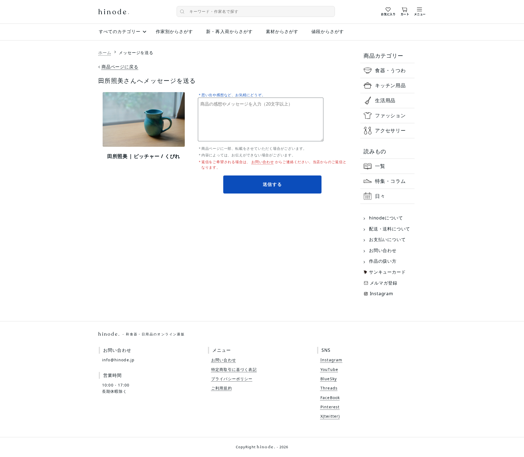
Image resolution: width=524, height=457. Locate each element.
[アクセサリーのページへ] (387, 130)
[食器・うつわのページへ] (387, 70)
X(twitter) (330, 416)
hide (113, 12)
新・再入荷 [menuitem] (229, 31)
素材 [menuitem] (282, 31)
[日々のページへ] (387, 196)
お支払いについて (387, 239)
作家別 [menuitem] (174, 31)
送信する (272, 184)
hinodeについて (386, 218)
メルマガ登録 (383, 283)
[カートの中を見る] (405, 10)
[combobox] (256, 11)
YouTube (329, 369)
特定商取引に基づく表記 (234, 369)
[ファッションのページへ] (387, 115)
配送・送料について (389, 229)
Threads (329, 388)
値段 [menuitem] (327, 31)
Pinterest (330, 406)
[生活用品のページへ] (387, 100)
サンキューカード (387, 272)
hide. (141, 334)
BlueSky (328, 378)
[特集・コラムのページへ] (387, 181)
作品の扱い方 (383, 261)
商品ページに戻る (120, 67)
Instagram (381, 294)
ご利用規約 (221, 388)
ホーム (104, 52)
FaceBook (330, 397)
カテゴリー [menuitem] (120, 31)
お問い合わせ (262, 161)
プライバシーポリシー (232, 378)
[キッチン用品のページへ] (387, 85)
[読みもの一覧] (387, 166)
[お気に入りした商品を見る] (388, 10)
